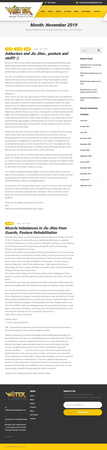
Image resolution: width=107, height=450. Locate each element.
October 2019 (84, 180)
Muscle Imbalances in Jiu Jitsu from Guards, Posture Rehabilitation (35, 230)
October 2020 (84, 150)
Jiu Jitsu (18, 49)
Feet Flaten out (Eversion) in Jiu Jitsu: (91, 74)
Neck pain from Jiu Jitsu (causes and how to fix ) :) (88, 91)
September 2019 (85, 185)
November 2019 (85, 174)
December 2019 (85, 168)
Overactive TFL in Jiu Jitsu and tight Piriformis (90, 66)
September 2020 (85, 156)
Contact (97, 11)
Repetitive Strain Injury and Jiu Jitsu (90, 83)
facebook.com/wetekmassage (16, 419)
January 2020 (84, 162)
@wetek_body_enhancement (15, 425)
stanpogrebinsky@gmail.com (15, 410)
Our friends (86, 11)
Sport (27, 49)
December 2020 (85, 138)
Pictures (67, 11)
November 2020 (85, 144)
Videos (58, 11)
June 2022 (83, 120)
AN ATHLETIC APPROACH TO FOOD (90, 99)
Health (9, 49)
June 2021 (83, 132)
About (50, 11)
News (76, 11)
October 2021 (84, 126)
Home (42, 11)
